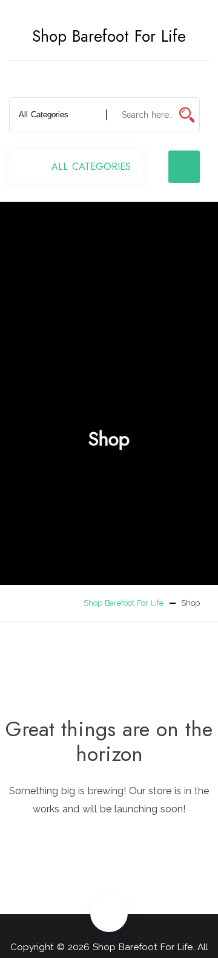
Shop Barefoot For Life (109, 36)
